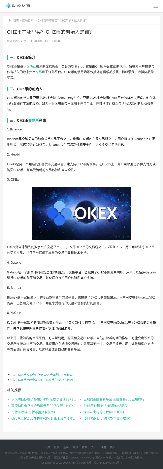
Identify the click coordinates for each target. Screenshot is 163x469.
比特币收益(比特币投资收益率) (33, 412)
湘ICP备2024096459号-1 (108, 462)
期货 (75, 447)
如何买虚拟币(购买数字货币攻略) (106, 418)
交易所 (33, 120)
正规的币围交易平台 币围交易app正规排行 (113, 399)
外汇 (94, 447)
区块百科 (27, 20)
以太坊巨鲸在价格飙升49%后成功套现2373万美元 (43, 399)
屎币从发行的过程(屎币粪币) (103, 412)
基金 (66, 447)
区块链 (31, 66)
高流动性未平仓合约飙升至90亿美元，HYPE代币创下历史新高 (43, 406)
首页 (16, 20)
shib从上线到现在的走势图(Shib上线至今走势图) (43, 418)
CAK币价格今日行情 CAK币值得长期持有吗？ (46, 374)
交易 (39, 72)
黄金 (84, 447)
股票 (56, 447)
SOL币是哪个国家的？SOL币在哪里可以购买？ (47, 379)
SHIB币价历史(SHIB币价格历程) (106, 406)
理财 (103, 447)
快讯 (112, 447)
